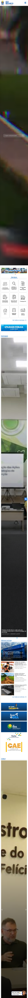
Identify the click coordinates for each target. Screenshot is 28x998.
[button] (2, 270)
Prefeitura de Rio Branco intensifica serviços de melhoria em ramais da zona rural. (20, 675)
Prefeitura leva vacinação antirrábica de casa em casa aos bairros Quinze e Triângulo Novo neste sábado (20, 663)
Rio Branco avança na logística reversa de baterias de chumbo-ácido (21, 686)
